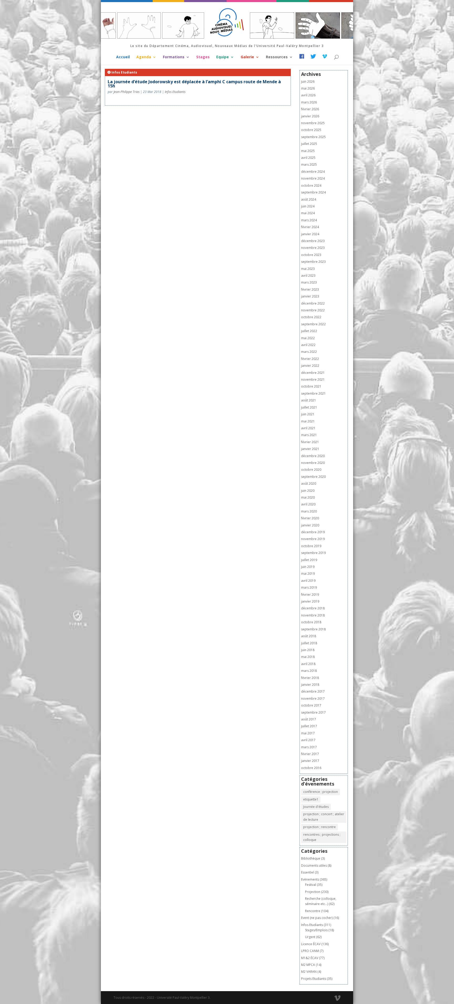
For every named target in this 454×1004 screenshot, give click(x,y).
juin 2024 (307, 206)
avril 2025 (308, 157)
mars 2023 (309, 282)
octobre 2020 (311, 469)
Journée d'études (316, 806)
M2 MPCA (308, 965)
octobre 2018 (311, 622)
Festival (310, 884)
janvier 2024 (310, 234)
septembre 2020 (313, 476)
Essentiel (307, 872)
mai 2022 (308, 338)
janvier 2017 (310, 761)
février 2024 (310, 227)
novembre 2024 (313, 178)
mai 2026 (308, 88)
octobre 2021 (311, 386)
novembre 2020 (313, 463)
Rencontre (312, 911)
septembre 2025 (313, 137)
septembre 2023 (313, 261)
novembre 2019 (313, 539)
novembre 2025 (313, 123)
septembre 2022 (313, 324)
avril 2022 (308, 345)
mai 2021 (308, 421)
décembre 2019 (313, 532)
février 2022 (310, 359)
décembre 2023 (313, 241)
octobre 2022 (311, 317)
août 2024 (308, 199)
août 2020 (308, 483)
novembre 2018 (313, 615)
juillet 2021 (309, 407)
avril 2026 (308, 95)
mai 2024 (308, 213)
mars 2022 (309, 351)
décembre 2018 (313, 608)
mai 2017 (308, 733)
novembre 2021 (313, 379)
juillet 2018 (309, 643)
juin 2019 (307, 566)
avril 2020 (308, 504)
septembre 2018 (313, 629)
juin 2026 (307, 81)
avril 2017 (308, 740)
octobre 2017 (311, 705)
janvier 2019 (310, 601)
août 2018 (308, 636)
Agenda (143, 57)
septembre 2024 (313, 192)
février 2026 (310, 109)
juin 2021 (307, 414)
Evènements (310, 879)
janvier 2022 (310, 365)
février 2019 (310, 594)
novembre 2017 (313, 698)
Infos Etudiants (175, 92)
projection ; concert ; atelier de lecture (323, 817)
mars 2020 (309, 511)
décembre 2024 (313, 171)
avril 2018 (308, 664)
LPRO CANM (310, 951)
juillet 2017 (309, 726)
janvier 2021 (310, 449)
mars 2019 (309, 587)
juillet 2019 (309, 560)
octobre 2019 (311, 546)
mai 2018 (308, 657)
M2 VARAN (309, 971)
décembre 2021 (313, 372)
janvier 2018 (310, 684)
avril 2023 (308, 275)
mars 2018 (309, 670)
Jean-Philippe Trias (126, 92)
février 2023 (310, 289)
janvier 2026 (310, 116)
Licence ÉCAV (311, 944)
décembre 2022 (313, 303)
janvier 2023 (310, 296)
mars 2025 (309, 164)
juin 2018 (307, 650)
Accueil (123, 57)
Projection (312, 892)
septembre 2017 (313, 712)
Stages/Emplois (316, 930)
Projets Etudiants (313, 978)
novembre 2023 (313, 247)
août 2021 (308, 400)
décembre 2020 (313, 456)
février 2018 (310, 678)
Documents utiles (314, 865)
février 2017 (310, 754)
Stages (203, 57)
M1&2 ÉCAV (309, 958)
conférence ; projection (320, 791)
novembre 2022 (313, 310)
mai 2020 (308, 497)
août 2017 (308, 719)
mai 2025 (308, 151)
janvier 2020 (310, 525)
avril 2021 (308, 428)
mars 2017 (309, 747)
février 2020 (310, 518)
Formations (173, 57)
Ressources (277, 57)
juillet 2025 (309, 144)
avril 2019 (308, 580)
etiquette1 (310, 799)
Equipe (222, 57)
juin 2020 (307, 490)
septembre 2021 (313, 393)
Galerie (247, 57)
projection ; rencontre (319, 827)
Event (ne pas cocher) (317, 918)
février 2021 (310, 442)
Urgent (310, 937)
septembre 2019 (313, 553)
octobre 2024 (311, 185)
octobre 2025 (311, 130)
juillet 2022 (309, 331)
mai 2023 (308, 268)
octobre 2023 (311, 255)
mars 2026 (309, 102)
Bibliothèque (310, 858)
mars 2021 (309, 435)
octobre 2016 (311, 768)
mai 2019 (308, 573)
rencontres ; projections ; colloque (321, 837)
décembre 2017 (313, 691)
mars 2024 (309, 220)
